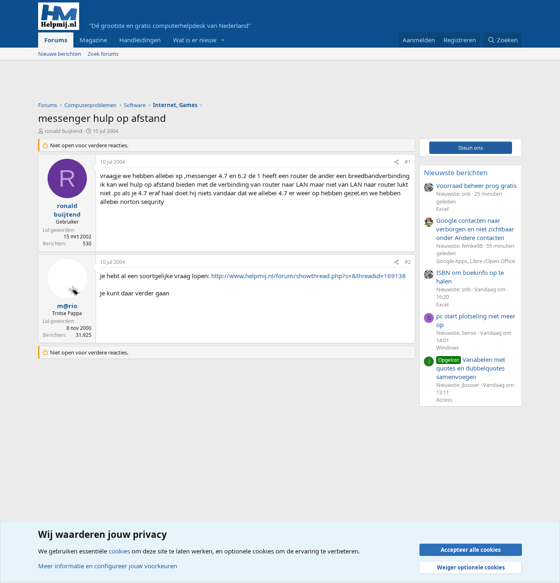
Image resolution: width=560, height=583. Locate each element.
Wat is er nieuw (194, 40)
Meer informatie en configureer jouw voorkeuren (107, 566)
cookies (119, 551)
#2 (408, 261)
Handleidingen (140, 40)
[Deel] (396, 162)
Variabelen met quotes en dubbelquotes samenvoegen (470, 368)
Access (444, 399)
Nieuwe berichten (59, 53)
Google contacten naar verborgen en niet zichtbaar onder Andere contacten (475, 229)
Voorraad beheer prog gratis (476, 185)
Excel (442, 209)
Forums (55, 40)
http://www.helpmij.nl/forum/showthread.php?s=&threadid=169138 (308, 276)
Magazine (93, 40)
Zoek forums (103, 53)
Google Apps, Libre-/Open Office (475, 261)
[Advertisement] (187, 82)
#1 (408, 161)
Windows (447, 347)
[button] (223, 40)
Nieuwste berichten (456, 172)
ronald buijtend (63, 131)
